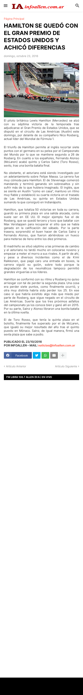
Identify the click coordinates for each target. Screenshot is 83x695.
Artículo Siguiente (66, 366)
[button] (5, 6)
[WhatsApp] (45, 355)
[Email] (54, 355)
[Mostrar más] (63, 355)
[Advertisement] (41, 450)
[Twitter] (37, 355)
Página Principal (14, 18)
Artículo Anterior (16, 366)
